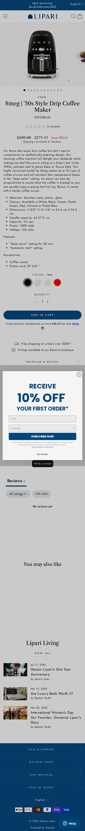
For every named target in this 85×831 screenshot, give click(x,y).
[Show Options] (73, 428)
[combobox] (41, 428)
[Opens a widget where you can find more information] (69, 824)
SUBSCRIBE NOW (42, 436)
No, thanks (42, 454)
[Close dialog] (79, 374)
